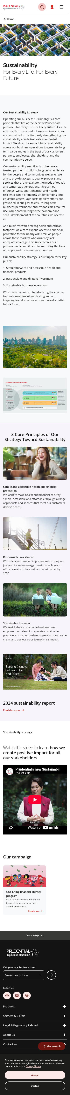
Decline (35, 1085)
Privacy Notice (33, 1066)
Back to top (33, 935)
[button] (52, 7)
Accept (35, 1075)
